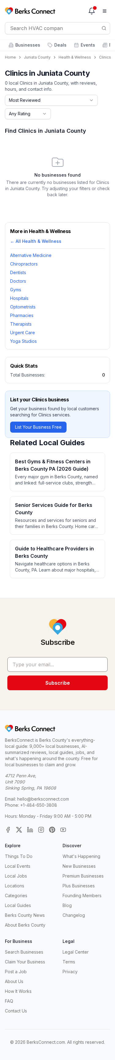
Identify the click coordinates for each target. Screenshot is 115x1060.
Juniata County (37, 57)
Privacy (70, 971)
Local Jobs (16, 875)
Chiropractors (24, 263)
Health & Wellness (75, 57)
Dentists (18, 272)
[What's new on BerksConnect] (92, 11)
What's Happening (81, 856)
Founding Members (82, 895)
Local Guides (18, 905)
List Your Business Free (38, 427)
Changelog (74, 915)
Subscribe (57, 683)
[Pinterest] (52, 830)
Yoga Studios (23, 341)
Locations (14, 885)
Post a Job (16, 971)
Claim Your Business (25, 961)
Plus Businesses (79, 885)
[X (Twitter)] (19, 830)
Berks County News (25, 915)
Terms (69, 961)
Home (10, 57)
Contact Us (16, 1010)
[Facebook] (8, 830)
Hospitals (19, 298)
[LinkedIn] (30, 830)
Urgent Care (22, 332)
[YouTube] (63, 830)
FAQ (9, 1001)
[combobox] (51, 100)
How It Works (18, 991)
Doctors (18, 281)
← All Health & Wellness (35, 241)
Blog (67, 905)
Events (88, 45)
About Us (14, 981)
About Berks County (25, 925)
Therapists (21, 324)
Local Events (17, 866)
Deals (60, 45)
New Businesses (79, 866)
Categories (16, 895)
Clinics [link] (105, 57)
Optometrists (23, 306)
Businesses (27, 45)
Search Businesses (24, 952)
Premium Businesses (83, 875)
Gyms (15, 289)
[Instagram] (41, 830)
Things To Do (19, 856)
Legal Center (76, 952)
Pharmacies (21, 315)
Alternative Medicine (31, 255)
